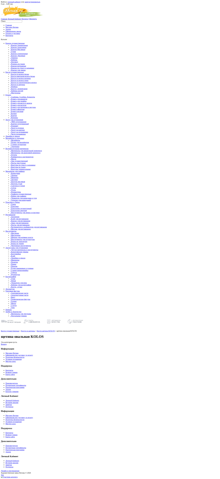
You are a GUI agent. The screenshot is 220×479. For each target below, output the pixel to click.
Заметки (9, 405)
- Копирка (14, 118)
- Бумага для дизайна (18, 101)
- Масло (13, 159)
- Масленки (14, 233)
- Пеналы (13, 266)
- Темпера (14, 58)
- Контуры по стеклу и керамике (22, 165)
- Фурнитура (15, 275)
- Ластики (14, 180)
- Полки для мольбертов (19, 142)
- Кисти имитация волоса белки (22, 76)
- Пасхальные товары (18, 316)
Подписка (9, 407)
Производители (12, 383)
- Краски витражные (18, 66)
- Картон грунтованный (19, 124)
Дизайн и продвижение (10, 471)
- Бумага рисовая (16, 111)
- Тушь (12, 279)
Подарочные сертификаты (16, 385)
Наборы (9, 310)
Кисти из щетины (28, 331)
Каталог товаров (12, 392)
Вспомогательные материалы (17, 149)
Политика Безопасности (15, 357)
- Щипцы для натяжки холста (21, 237)
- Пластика (14, 206)
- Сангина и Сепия (17, 186)
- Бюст (12, 297)
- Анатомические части (19, 293)
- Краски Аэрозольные (19, 54)
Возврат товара (11, 372)
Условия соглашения (14, 359)
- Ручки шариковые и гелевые (21, 268)
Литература (10, 289)
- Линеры (13, 175)
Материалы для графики (15, 171)
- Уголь (13, 190)
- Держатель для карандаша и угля (23, 198)
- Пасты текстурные (18, 163)
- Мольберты (15, 140)
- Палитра (14, 262)
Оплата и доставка (13, 33)
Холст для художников (14, 120)
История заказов (12, 403)
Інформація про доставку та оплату (19, 355)
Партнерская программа (15, 387)
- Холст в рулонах (17, 128)
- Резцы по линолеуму (18, 241)
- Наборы (13, 60)
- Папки (13, 264)
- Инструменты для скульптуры (22, 239)
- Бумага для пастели (18, 105)
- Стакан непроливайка (19, 270)
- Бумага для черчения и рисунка (23, 107)
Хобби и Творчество (13, 312)
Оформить (33, 19)
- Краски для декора (18, 70)
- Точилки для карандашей (20, 200)
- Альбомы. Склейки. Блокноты (22, 97)
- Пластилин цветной (18, 211)
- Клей (12, 256)
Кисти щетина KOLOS (46, 331)
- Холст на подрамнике (19, 132)
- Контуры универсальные (20, 169)
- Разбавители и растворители (21, 157)
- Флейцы (14, 87)
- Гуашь (13, 52)
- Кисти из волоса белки (19, 74)
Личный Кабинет (14, 19)
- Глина (13, 204)
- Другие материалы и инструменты (24, 250)
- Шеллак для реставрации (20, 229)
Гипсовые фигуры (13, 291)
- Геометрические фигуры (20, 299)
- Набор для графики (18, 196)
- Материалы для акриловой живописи (25, 153)
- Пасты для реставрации (20, 225)
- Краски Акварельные (19, 45)
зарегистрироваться (32, 2)
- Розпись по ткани (17, 64)
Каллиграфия (11, 277)
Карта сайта (10, 374)
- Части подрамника (18, 134)
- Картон (13, 116)
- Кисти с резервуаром (18, 89)
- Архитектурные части (19, 295)
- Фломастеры (15, 192)
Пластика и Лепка (13, 202)
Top (2, 475)
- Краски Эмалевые (17, 56)
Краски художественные (15, 43)
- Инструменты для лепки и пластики (25, 213)
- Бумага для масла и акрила (21, 103)
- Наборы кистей (16, 91)
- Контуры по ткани (18, 167)
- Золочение (14, 217)
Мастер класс (11, 361)
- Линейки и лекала (17, 258)
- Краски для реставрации (20, 221)
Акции (8, 29)
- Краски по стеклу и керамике (22, 68)
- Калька (13, 113)
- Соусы (13, 188)
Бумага (8, 95)
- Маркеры (14, 177)
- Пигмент (14, 62)
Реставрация (10, 215)
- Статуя (13, 305)
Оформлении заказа (13, 31)
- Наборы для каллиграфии (20, 285)
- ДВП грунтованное (18, 122)
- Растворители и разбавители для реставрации (28, 227)
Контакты (9, 35)
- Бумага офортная (17, 109)
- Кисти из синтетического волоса (23, 83)
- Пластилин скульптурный (21, 208)
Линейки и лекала (13, 136)
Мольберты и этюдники (15, 138)
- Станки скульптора (18, 144)
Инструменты (11, 231)
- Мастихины (15, 93)
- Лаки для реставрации (19, 223)
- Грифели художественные (20, 194)
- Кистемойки (15, 254)
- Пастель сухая (16, 184)
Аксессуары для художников (17, 248)
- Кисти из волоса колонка (20, 78)
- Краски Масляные (17, 49)
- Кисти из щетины (17, 85)
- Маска (13, 303)
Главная (4, 19)
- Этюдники (14, 147)
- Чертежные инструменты (20, 246)
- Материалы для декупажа (20, 314)
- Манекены (14, 260)
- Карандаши (15, 173)
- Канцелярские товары (19, 252)
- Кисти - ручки (16, 287)
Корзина (25, 19)
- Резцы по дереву (17, 244)
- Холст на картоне (17, 130)
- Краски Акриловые (18, 47)
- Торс (12, 308)
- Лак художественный (19, 161)
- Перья (13, 281)
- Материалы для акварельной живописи (26, 151)
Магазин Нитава (12, 27)
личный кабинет (14, 2)
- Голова (13, 301)
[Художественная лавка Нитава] (9, 477)
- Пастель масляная (17, 182)
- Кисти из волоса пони (19, 80)
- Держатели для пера (18, 283)
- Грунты (13, 155)
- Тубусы (13, 272)
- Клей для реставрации (19, 219)
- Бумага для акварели (18, 99)
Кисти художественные (15, 72)
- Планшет (14, 126)
